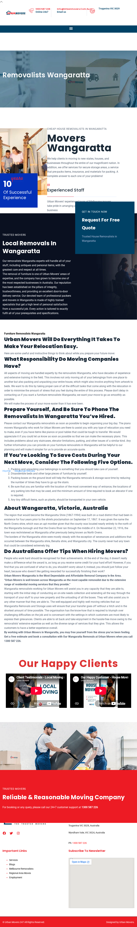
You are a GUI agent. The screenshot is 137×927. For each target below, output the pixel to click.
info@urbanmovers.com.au (73, 9)
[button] (71, 28)
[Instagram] (18, 833)
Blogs (12, 864)
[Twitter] (11, 833)
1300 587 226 (43, 9)
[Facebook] (4, 833)
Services (13, 860)
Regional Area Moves (20, 873)
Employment (15, 877)
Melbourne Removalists (21, 868)
